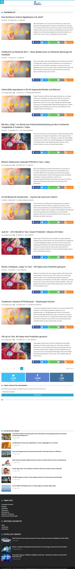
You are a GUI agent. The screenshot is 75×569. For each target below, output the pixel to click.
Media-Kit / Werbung (7, 514)
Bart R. (5, 20)
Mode (33, 92)
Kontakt (3, 506)
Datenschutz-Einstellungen (9, 516)
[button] (36, 42)
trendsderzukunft (8, 92)
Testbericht (22, 20)
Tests (3, 525)
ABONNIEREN (37, 395)
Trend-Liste (4, 527)
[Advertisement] (37, 415)
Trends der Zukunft (7, 504)
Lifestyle (20, 200)
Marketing (28, 92)
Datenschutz (5, 512)
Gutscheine (4, 529)
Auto (21, 130)
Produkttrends (31, 304)
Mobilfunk (25, 200)
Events (25, 130)
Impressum (4, 510)
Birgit (5, 200)
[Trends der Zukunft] (37, 3)
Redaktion (4, 508)
